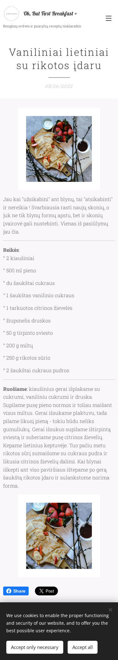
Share (19, 590)
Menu (108, 18)
